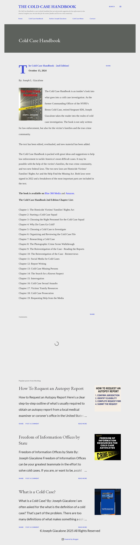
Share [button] (108, 66)
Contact (92, 18)
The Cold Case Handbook (47, 6)
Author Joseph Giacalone (57, 18)
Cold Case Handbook (36, 18)
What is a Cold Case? (37, 492)
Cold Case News (78, 18)
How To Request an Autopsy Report (51, 388)
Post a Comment (32, 424)
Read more (82, 424)
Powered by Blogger (71, 539)
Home (20, 18)
